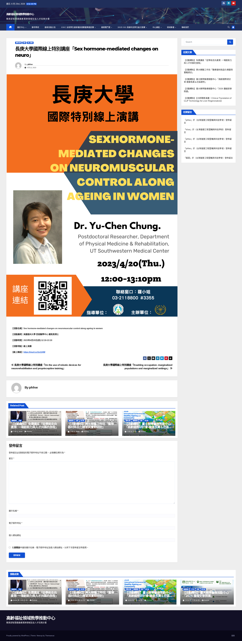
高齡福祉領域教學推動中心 (20, 14)
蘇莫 (188, 158)
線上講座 (30, 42)
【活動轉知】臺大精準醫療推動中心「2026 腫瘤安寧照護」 (206, 594)
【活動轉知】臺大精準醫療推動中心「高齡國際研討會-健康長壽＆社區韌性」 (148, 427)
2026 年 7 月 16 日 (135, 600)
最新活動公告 (50, 27)
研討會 (82, 420)
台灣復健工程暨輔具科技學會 (210, 120)
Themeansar (49, 636)
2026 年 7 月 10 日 (192, 600)
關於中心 (21, 27)
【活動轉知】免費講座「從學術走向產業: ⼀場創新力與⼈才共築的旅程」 (34, 425)
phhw (30, 64)
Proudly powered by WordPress (18, 636)
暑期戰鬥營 (106, 27)
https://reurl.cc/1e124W (34, 352)
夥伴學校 (35, 27)
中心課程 (156, 27)
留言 (11, 458)
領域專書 (171, 27)
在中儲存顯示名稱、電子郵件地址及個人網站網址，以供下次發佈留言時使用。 (50, 547)
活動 (24, 42)
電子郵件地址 (15, 523)
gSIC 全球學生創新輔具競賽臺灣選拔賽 (78, 27)
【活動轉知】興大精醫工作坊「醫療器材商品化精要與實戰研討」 (91, 425)
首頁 (233, 636)
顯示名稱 (13, 511)
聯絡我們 (185, 27)
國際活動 (18, 42)
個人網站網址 (15, 535)
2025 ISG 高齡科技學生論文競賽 (132, 27)
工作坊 (192, 589)
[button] (229, 27)
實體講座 (14, 420)
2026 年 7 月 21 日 (20, 600)
